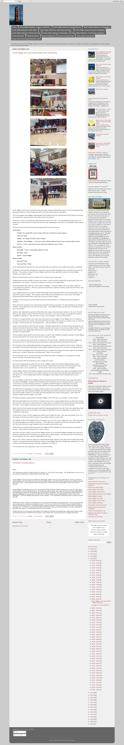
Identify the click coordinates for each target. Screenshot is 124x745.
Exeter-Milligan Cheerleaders (96, 492)
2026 (92, 549)
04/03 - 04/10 (96, 658)
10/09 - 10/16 (96, 587)
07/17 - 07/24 (96, 622)
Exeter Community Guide (66, 36)
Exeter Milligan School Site (96, 489)
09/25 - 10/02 (96, 592)
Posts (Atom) (24, 526)
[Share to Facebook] (51, 454)
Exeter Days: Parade (102, 89)
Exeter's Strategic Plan (48, 36)
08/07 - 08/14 (96, 615)
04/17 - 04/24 (96, 653)
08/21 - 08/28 (96, 610)
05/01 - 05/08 (96, 649)
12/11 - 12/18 (96, 565)
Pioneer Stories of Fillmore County (98, 415)
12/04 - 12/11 (96, 568)
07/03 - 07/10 (96, 627)
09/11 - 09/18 (96, 596)
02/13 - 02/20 (96, 675)
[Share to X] (49, 454)
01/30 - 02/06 (96, 680)
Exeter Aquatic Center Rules (85, 36)
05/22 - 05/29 (96, 641)
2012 (92, 714)
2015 (92, 707)
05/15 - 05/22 (96, 644)
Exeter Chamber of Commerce (97, 481)
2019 (92, 697)
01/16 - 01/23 (96, 685)
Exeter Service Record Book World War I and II (26, 39)
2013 (92, 712)
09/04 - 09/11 (96, 599)
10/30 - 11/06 (96, 580)
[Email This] (46, 454)
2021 (92, 692)
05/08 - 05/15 (96, 646)
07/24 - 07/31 (96, 620)
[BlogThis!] (47, 454)
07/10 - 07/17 (96, 625)
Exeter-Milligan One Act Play (96, 500)
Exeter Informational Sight (95, 487)
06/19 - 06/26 (96, 632)
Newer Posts (18, 522)
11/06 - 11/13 (95, 577)
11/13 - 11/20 (95, 575)
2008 (92, 724)
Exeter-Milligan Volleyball (95, 502)
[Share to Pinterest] (53, 454)
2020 (92, 695)
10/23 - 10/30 (96, 582)
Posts (16, 732)
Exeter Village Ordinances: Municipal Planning (67, 27)
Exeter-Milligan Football (95, 496)
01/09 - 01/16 (96, 687)
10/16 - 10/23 (96, 584)
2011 (91, 717)
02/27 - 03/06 (96, 670)
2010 (92, 719)
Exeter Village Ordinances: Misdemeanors (55, 33)
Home (15, 27)
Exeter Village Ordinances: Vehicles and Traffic (26, 33)
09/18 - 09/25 (96, 594)
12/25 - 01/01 (96, 560)
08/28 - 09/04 (96, 608)
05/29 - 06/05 (96, 639)
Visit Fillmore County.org (95, 516)
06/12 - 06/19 (96, 634)
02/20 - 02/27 (96, 673)
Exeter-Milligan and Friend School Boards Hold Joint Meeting (35, 53)
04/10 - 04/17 (96, 656)
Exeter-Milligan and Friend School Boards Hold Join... (101, 602)
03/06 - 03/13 (96, 668)
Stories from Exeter (18, 36)
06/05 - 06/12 (96, 637)
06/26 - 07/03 (96, 629)
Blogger (72, 740)
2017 (92, 702)
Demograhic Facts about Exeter (97, 505)
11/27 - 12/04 (96, 570)
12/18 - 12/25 (96, 563)
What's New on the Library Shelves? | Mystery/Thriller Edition (103, 122)
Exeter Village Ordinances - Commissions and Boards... (88, 33)
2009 (92, 721)
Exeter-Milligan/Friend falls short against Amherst (103, 52)
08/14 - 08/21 (96, 613)
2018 (92, 700)
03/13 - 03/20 (96, 665)
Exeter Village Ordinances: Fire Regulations (97, 27)
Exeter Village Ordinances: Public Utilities (25, 30)
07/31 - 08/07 (96, 617)
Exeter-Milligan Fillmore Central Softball (99, 494)
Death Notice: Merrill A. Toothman (98, 152)
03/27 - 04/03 (96, 661)
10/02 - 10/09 (96, 589)
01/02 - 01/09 (96, 689)
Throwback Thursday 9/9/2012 (24, 463)
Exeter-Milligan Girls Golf (95, 498)
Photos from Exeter (33, 36)
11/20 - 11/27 (95, 572)
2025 (92, 551)
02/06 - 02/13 (96, 677)
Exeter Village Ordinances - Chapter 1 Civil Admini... (35, 27)
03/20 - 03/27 (96, 663)
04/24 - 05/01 (96, 651)
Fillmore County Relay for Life (96, 511)
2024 (92, 554)
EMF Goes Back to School (103, 109)
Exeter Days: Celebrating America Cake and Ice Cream (103, 145)
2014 (92, 709)
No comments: (38, 453)
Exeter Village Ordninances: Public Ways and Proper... (56, 30)
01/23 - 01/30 (96, 682)
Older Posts (79, 522)
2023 (92, 556)
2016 (92, 704)
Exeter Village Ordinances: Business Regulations (89, 30)
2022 (92, 558)
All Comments (19, 735)
